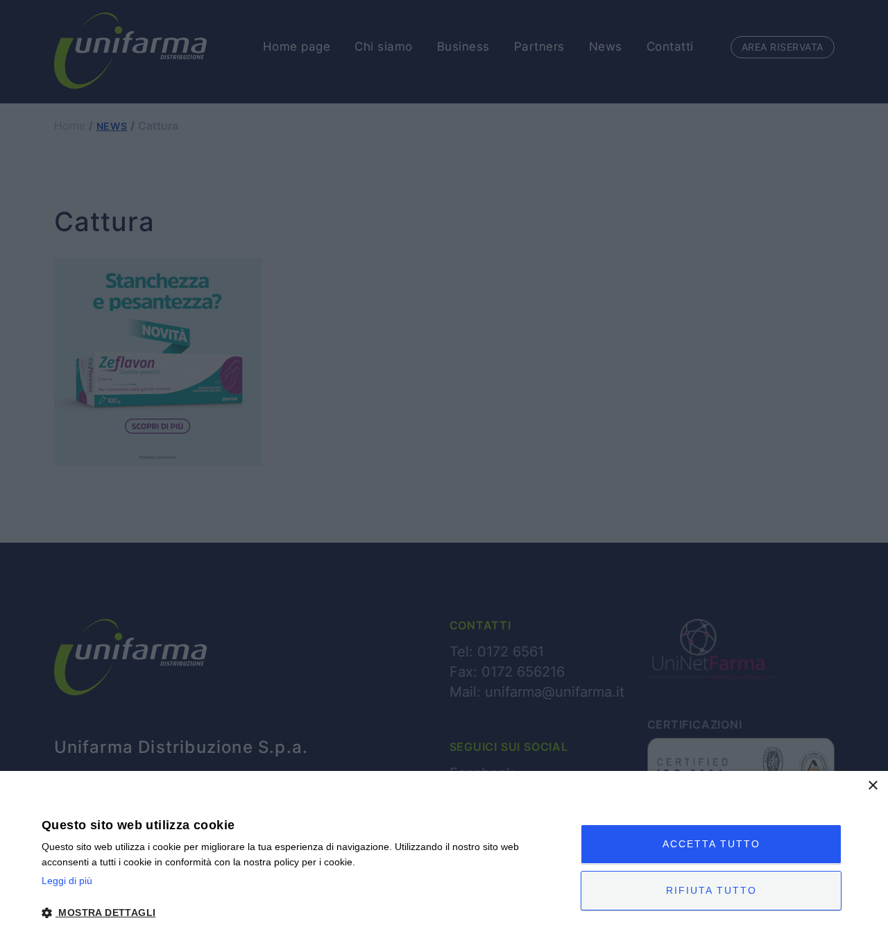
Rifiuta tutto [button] (711, 890)
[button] (303, 913)
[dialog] (444, 860)
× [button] (872, 786)
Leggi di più (67, 880)
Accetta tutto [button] (711, 843)
